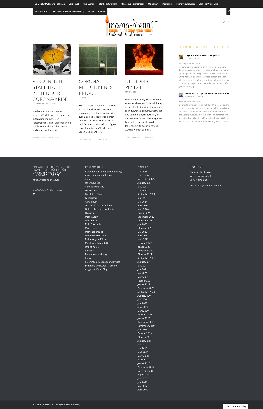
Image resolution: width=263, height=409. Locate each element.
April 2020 (142, 306)
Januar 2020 (143, 318)
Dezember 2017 (145, 367)
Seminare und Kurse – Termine (101, 265)
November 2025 (146, 178)
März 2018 (143, 355)
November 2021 (146, 250)
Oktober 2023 (144, 220)
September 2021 (146, 257)
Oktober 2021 (144, 254)
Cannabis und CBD (95, 186)
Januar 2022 (143, 246)
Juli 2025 (142, 186)
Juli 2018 (142, 344)
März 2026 (143, 175)
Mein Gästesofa (93, 224)
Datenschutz (48, 405)
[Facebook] (228, 22)
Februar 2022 (144, 242)
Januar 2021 (143, 284)
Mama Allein (131, 92)
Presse (88, 257)
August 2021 (144, 261)
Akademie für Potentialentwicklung (103, 171)
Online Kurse (92, 246)
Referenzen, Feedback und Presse (102, 261)
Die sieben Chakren (95, 194)
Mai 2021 (142, 273)
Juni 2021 (142, 269)
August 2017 (144, 374)
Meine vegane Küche (96, 239)
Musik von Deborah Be (97, 242)
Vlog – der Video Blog (96, 269)
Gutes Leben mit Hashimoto (99, 209)
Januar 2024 (143, 212)
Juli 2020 (142, 299)
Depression (38, 104)
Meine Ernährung (94, 231)
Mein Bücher (91, 220)
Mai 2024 (142, 201)
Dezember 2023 (145, 216)
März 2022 (143, 239)
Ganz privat (50, 104)
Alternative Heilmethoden (98, 175)
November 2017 (146, 370)
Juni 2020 (142, 303)
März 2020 (143, 310)
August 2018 (144, 340)
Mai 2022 (142, 231)
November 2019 (146, 325)
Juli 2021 (142, 265)
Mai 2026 (142, 171)
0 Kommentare (39, 137)
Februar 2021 (144, 280)
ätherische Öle (92, 182)
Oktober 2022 (144, 227)
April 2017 (142, 389)
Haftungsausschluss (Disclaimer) (67, 405)
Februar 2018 (144, 359)
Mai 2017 (142, 385)
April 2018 (142, 352)
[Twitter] (223, 22)
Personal (89, 250)
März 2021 (143, 276)
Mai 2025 (142, 190)
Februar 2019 (144, 333)
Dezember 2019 (145, 321)
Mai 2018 (142, 348)
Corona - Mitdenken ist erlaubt (97, 87)
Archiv (88, 178)
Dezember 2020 (145, 288)
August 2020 (144, 295)
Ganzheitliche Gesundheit (98, 205)
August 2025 (144, 182)
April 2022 (142, 235)
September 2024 (146, 194)
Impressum (37, 405)
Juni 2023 (142, 224)
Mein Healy (91, 227)
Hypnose (89, 212)
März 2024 (143, 209)
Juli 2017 (142, 378)
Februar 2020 (144, 314)
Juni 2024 (142, 197)
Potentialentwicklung (96, 254)
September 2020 (146, 291)
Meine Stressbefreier (96, 235)
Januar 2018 (143, 363)
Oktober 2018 (144, 337)
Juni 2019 (142, 329)
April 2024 (142, 205)
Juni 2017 (142, 382)
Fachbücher (91, 197)
